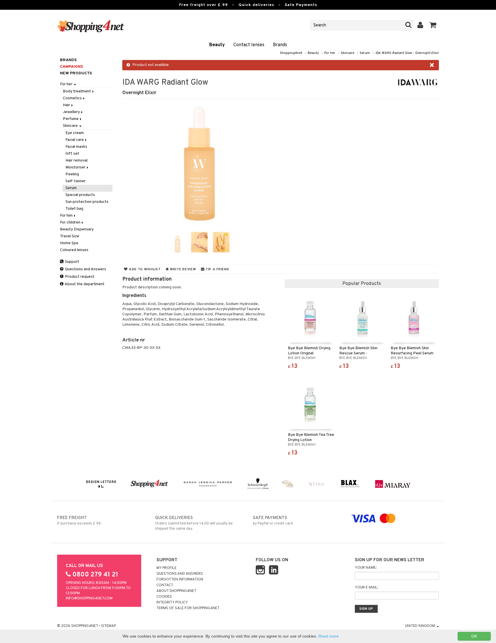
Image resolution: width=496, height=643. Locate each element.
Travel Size (69, 236)
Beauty (217, 45)
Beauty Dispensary (77, 229)
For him (66, 215)
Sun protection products (86, 201)
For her (329, 53)
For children (70, 222)
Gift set (72, 153)
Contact (164, 585)
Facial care (75, 139)
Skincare (347, 53)
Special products (80, 195)
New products (76, 73)
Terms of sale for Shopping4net (188, 608)
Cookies (164, 597)
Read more (328, 636)
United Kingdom (420, 626)
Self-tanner (75, 181)
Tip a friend (216, 269)
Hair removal (76, 160)
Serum (365, 53)
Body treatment (77, 91)
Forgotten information (179, 579)
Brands (280, 45)
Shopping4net (291, 53)
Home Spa (69, 243)
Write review (182, 269)
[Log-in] (420, 25)
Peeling (72, 174)
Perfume (71, 118)
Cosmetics (73, 98)
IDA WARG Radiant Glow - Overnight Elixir (407, 53)
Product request (79, 276)
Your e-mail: (366, 587)
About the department (84, 284)
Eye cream (74, 133)
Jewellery (72, 112)
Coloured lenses (74, 250)
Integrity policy (172, 602)
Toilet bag (74, 208)
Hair (67, 105)
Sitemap (108, 626)
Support (71, 261)
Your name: (366, 568)
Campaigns (71, 66)
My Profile (166, 568)
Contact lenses (248, 45)
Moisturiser (75, 167)
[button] (433, 25)
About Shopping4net (176, 591)
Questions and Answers (85, 269)
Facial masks (76, 146)
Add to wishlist (144, 269)
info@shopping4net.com (89, 598)
